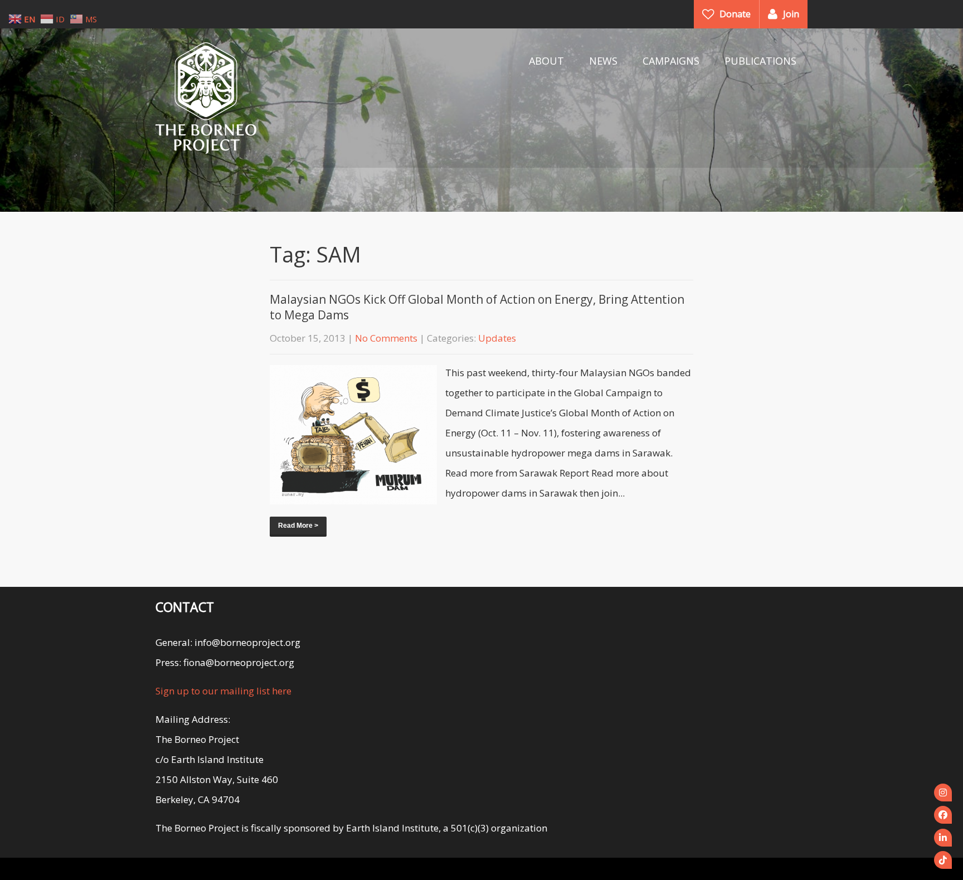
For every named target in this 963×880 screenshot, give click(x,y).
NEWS (603, 60)
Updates (497, 338)
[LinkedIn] (943, 838)
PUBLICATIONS (760, 60)
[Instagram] (943, 792)
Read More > (298, 525)
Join (791, 14)
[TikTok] (943, 860)
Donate (735, 14)
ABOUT (546, 60)
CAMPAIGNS (671, 60)
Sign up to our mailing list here (223, 690)
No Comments (386, 338)
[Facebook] (943, 815)
